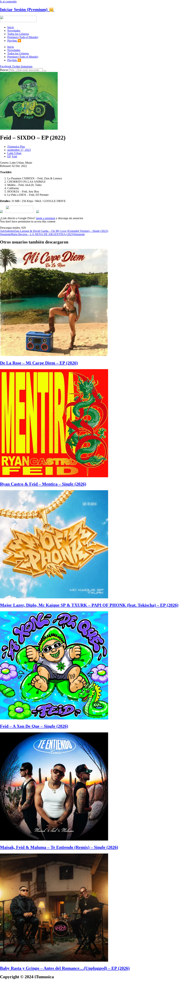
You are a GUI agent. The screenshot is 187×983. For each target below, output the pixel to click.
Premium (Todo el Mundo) (22, 37)
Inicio (10, 27)
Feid (14, 156)
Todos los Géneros (18, 33)
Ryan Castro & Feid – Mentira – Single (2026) (43, 484)
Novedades (13, 30)
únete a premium (45, 218)
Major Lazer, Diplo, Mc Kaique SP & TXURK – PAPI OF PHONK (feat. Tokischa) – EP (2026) (89, 605)
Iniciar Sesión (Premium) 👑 (27, 9)
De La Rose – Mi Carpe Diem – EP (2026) (39, 363)
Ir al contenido (8, 1)
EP (8, 156)
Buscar (4, 69)
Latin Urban (14, 153)
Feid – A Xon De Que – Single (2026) (34, 726)
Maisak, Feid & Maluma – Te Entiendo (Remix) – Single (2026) (59, 847)
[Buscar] (44, 70)
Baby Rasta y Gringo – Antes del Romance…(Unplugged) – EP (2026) (65, 968)
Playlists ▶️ (14, 40)
